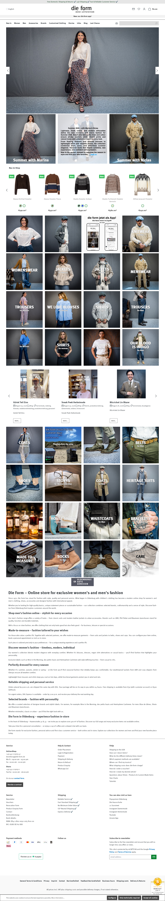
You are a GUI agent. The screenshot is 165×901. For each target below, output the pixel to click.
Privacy (46, 881)
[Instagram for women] (79, 845)
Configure (112, 898)
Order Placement (64, 750)
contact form (19, 778)
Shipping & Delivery (65, 759)
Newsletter (10, 799)
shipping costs (70, 890)
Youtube (112, 815)
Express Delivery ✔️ (65, 812)
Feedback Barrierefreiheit (91, 881)
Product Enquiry (64, 765)
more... (17, 421)
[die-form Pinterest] (66, 845)
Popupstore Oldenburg (118, 799)
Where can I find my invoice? (120, 762)
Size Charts (113, 778)
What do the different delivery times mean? (125, 756)
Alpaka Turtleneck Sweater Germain (52, 200)
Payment (61, 756)
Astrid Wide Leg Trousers (143, 199)
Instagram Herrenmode (118, 812)
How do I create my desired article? (122, 772)
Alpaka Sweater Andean (22, 199)
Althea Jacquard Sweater (82, 199)
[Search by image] (116, 23)
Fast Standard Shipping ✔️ (68, 802)
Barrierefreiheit (73, 881)
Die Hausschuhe (115, 802)
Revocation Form (12, 805)
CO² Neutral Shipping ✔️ (67, 809)
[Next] (157, 70)
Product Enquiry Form (14, 809)
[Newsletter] (133, 9)
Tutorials (112, 781)
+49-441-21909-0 (13, 769)
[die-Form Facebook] (60, 845)
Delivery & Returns (137, 881)
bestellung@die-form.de (15, 757)
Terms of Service (124, 852)
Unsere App (113, 818)
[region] (82, 190)
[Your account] (144, 9)
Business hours (108, 881)
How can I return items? (118, 753)
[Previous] (8, 70)
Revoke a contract (15, 785)
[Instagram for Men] (73, 845)
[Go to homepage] (82, 9)
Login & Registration (65, 753)
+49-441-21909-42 (13, 754)
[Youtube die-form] (85, 845)
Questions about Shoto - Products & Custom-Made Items (131, 775)
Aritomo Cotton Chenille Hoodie (112, 200)
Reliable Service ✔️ (65, 799)
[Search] (156, 23)
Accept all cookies (150, 898)
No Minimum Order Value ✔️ (69, 805)
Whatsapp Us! (63, 769)
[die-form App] (91, 845)
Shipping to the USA (117, 750)
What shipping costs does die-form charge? (126, 765)
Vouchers (9, 802)
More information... (58, 898)
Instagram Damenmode (118, 809)
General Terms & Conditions (31, 881)
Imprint (54, 881)
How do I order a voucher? (119, 769)
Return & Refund (64, 762)
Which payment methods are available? (124, 759)
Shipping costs (123, 881)
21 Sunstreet (114, 805)
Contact (9, 812)
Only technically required (130, 898)
